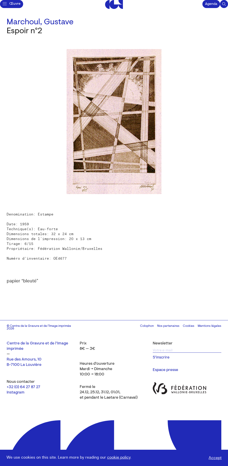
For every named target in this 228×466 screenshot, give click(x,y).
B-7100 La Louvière (24, 365)
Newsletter (163, 344)
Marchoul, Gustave (40, 22)
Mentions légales (209, 326)
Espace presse (165, 370)
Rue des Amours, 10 (24, 360)
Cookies (188, 326)
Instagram (15, 393)
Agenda (211, 4)
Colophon (147, 326)
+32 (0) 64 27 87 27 (23, 387)
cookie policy (118, 457)
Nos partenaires (168, 326)
